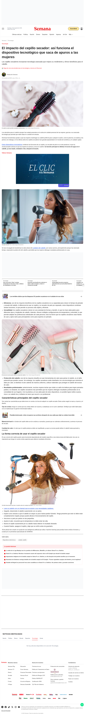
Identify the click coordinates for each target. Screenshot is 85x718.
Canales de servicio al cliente (76, 672)
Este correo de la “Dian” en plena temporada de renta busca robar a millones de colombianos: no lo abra (13, 284)
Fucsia (9, 681)
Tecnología (11, 40)
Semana (4, 40)
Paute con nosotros (73, 678)
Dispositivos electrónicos (9, 540)
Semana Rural (24, 675)
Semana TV (11, 669)
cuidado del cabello (39, 248)
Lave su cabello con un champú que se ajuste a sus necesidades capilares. (29, 508)
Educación (23, 666)
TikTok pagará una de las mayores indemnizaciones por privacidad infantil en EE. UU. (62, 284)
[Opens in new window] (6, 707)
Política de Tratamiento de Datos (40, 669)
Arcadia (10, 675)
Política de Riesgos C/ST (38, 675)
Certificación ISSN (37, 681)
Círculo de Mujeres (25, 681)
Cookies (70, 681)
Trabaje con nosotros (74, 675)
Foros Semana (24, 669)
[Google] (2, 707)
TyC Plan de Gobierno (38, 684)
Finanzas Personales (25, 672)
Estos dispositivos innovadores (12, 144)
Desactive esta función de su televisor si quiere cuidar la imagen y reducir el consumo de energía (37, 284)
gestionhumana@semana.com (59, 682)
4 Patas (10, 684)
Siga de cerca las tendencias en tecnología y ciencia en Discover (22, 68)
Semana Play (11, 666)
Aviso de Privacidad (7, 710)
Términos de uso (36, 666)
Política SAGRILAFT (37, 678)
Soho (9, 678)
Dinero (9, 672)
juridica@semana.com (56, 676)
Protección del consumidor (57, 666)
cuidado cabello (22, 540)
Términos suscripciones (38, 672)
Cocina (22, 678)
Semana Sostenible (25, 684)
